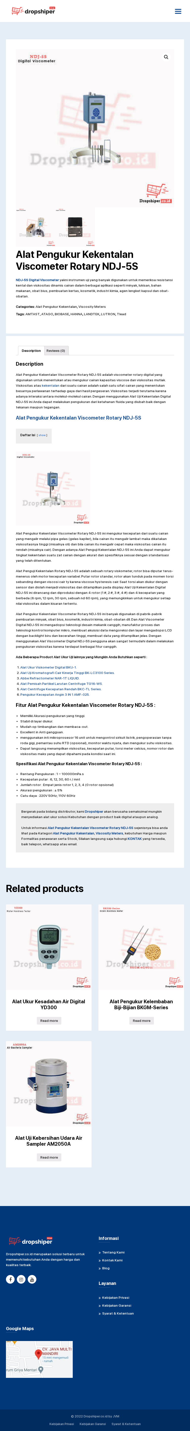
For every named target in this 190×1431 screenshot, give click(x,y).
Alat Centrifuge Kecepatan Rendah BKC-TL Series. (61, 689)
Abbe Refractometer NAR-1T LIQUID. (49, 678)
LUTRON (108, 314)
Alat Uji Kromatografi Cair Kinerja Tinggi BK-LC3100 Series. (67, 673)
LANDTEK (91, 314)
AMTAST (32, 314)
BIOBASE (62, 314)
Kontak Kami (112, 1260)
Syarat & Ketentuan (118, 1313)
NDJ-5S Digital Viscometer (37, 280)
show (42, 435)
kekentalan (50, 385)
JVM (116, 1416)
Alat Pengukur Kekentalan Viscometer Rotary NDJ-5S (90, 828)
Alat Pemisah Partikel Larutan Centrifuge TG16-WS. (61, 684)
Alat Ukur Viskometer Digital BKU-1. (48, 667)
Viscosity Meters (92, 307)
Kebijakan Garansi (116, 1305)
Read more (49, 1021)
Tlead (121, 314)
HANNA (76, 314)
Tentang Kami (113, 1252)
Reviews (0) (56, 351)
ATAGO (47, 314)
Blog (106, 1268)
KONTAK (135, 839)
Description (31, 351)
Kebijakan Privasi (115, 1297)
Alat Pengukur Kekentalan (56, 307)
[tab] (31, 350)
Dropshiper (94, 811)
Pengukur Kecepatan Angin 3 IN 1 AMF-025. (55, 694)
